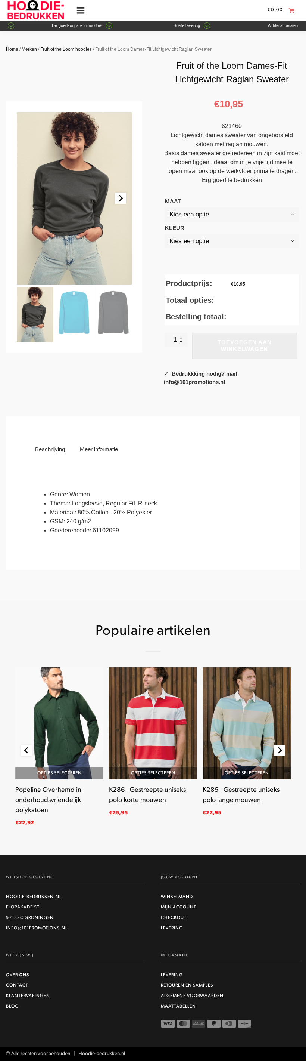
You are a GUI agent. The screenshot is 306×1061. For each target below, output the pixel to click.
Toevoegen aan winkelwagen (245, 345)
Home (12, 49)
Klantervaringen (28, 996)
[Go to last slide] (26, 750)
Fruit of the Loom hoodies (66, 49)
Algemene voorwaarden (192, 996)
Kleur (174, 228)
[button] (35, 314)
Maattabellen (178, 1006)
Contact (17, 985)
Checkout (174, 918)
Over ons (17, 975)
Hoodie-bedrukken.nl (34, 897)
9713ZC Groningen (30, 918)
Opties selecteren (59, 773)
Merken (29, 49)
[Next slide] (120, 198)
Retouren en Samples (187, 985)
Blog (12, 1006)
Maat (173, 201)
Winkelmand (177, 897)
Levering (172, 928)
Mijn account (178, 907)
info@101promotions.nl (37, 928)
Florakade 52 (23, 907)
